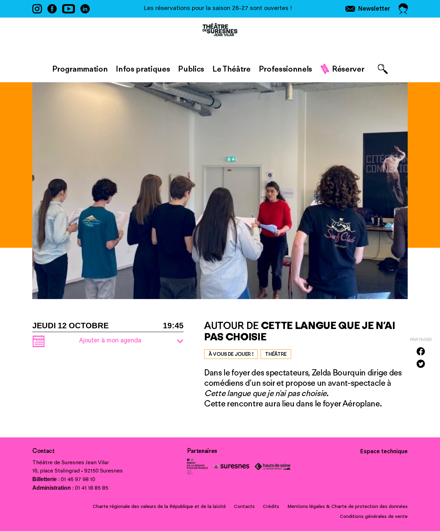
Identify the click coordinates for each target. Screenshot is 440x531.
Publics (191, 69)
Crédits (271, 507)
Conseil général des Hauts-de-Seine (273, 466)
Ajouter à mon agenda (110, 341)
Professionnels (285, 69)
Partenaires (202, 451)
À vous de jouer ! (231, 354)
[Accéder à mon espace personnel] (403, 8)
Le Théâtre (231, 69)
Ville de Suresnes (231, 466)
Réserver (348, 69)
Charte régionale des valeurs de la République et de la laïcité (159, 507)
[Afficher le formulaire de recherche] (383, 69)
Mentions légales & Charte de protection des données (347, 507)
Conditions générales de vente (374, 516)
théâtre (276, 354)
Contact (43, 451)
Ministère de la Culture (197, 466)
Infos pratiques (143, 69)
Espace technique (384, 452)
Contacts (244, 507)
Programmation (80, 69)
